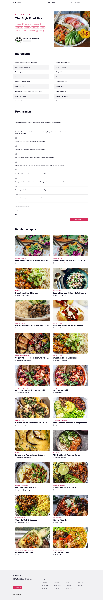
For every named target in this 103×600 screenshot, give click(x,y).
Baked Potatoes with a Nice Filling (68, 325)
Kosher (24, 258)
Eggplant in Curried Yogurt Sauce (30, 455)
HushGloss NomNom (60, 554)
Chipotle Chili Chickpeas (26, 520)
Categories (44, 579)
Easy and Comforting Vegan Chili (30, 390)
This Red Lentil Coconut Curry (66, 455)
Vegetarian (18, 24)
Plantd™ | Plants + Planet (23, 263)
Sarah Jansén (58, 327)
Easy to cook (81, 582)
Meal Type (23, 14)
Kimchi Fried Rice (61, 520)
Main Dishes (36, 24)
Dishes (67, 582)
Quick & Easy (26, 355)
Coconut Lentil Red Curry (64, 487)
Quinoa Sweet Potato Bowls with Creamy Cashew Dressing (32, 260)
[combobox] (82, 2)
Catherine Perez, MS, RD (61, 360)
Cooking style (18, 355)
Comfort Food (28, 24)
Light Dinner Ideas (28, 550)
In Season (68, 585)
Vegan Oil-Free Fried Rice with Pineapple (32, 358)
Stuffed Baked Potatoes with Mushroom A (32, 423)
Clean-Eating (64, 420)
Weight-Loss (35, 27)
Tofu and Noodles (61, 552)
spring (42, 27)
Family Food (45, 585)
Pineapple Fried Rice (24, 552)
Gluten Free (19, 27)
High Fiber (27, 27)
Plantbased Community (60, 457)
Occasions (44, 588)
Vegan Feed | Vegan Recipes (24, 360)
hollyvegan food (21, 554)
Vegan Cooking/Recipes (23, 392)
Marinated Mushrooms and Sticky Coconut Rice (32, 325)
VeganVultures (58, 392)
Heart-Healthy (32, 30)
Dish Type (55, 290)
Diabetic (40, 30)
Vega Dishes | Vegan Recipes (24, 490)
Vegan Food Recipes (22, 425)
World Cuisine (69, 588)
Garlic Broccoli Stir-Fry (25, 487)
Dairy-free (62, 550)
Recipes (17, 14)
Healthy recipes (19, 550)
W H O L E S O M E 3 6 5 (60, 295)
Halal (61, 258)
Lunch (28, 14)
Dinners (18, 30)
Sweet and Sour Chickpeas (27, 293)
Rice (60, 290)
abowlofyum (20, 327)
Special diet (18, 258)
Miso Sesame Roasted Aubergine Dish (70, 423)
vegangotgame (58, 425)
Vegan (23, 517)
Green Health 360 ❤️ (60, 263)
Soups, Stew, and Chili (26, 388)
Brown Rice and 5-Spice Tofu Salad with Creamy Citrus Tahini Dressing (70, 293)
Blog (43, 575)
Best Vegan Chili (60, 390)
